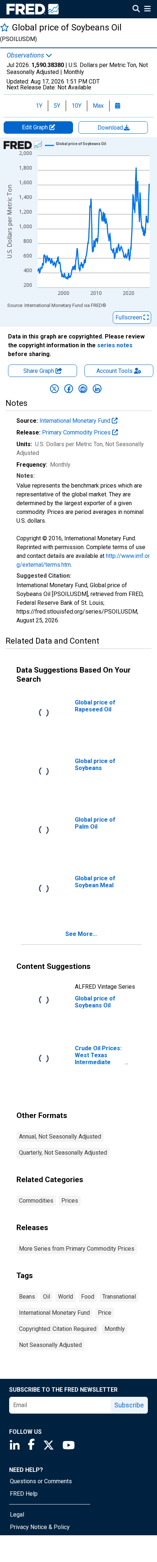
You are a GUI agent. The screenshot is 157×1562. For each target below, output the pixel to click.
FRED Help (24, 1493)
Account (114, 370)
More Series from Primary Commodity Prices (76, 1248)
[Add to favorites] (4, 27)
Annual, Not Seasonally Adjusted (60, 1136)
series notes (115, 345)
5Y (57, 105)
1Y (39, 105)
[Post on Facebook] (68, 388)
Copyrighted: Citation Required (57, 1328)
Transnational (119, 1296)
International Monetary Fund (75, 420)
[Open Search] (136, 9)
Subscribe (129, 1405)
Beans (27, 1296)
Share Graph (39, 370)
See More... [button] (81, 933)
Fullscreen (129, 317)
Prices (69, 1200)
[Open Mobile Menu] (147, 9)
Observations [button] (26, 55)
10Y (76, 105)
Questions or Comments (41, 1481)
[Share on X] (54, 388)
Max (98, 105)
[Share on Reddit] (82, 388)
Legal (17, 1514)
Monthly (114, 1328)
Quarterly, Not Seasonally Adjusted (63, 1152)
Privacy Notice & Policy (40, 1527)
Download (111, 127)
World (65, 1296)
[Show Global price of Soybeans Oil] (81, 144)
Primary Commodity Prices (77, 432)
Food (87, 1296)
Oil (46, 1296)
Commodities (36, 1200)
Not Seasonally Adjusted (50, 1344)
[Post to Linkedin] (97, 388)
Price (104, 1312)
